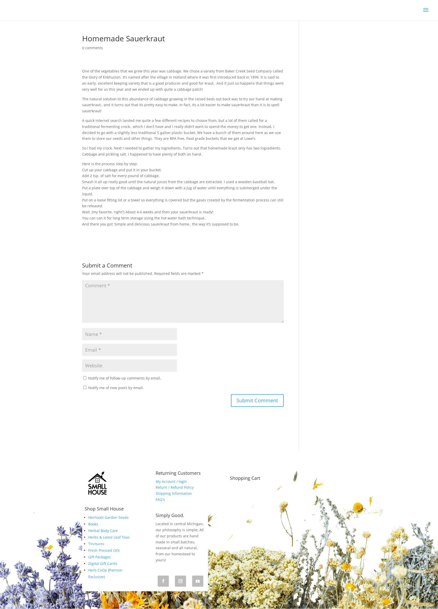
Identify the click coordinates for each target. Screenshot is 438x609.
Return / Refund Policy (175, 487)
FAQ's (160, 499)
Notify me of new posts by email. (116, 387)
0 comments (92, 47)
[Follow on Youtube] (197, 581)
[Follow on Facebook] (163, 581)
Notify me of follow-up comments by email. (124, 378)
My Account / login (171, 481)
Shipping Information (174, 493)
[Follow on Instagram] (180, 581)
